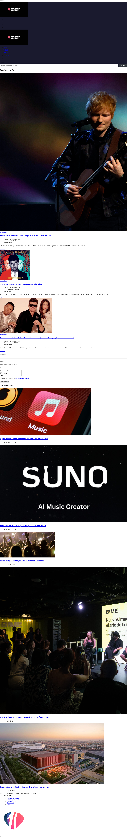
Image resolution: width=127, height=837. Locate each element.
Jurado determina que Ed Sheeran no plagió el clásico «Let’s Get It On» (25, 236)
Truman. (14, 795)
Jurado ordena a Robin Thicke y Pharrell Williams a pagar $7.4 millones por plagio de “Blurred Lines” (37, 338)
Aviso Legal (10, 803)
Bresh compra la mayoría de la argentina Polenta (22, 561)
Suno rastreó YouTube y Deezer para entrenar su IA (23, 525)
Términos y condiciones (13, 799)
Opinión (5, 53)
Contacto (9, 804)
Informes (5, 50)
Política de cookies (12, 801)
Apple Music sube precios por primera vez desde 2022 (24, 438)
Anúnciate (6, 55)
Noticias (5, 49)
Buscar (2, 62)
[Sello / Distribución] (11, 374)
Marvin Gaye (3, 232)
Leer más (2, 249)
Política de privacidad (13, 798)
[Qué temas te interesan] (11, 371)
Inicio (5, 47)
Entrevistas (6, 52)
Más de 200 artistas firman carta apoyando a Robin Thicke (21, 284)
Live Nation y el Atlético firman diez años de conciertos (24, 787)
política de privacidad (22, 378)
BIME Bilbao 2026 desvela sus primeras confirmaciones (24, 717)
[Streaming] (11, 375)
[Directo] (11, 372)
